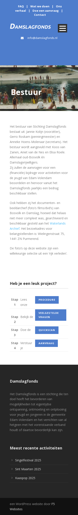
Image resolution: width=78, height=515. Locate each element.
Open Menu (62, 28)
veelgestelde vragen (49, 315)
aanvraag (46, 343)
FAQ (21, 6)
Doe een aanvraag (45, 11)
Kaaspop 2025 (25, 478)
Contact (40, 15)
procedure (47, 299)
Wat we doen (39, 6)
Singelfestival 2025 (28, 460)
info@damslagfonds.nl (42, 38)
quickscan (47, 330)
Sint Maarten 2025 (28, 469)
